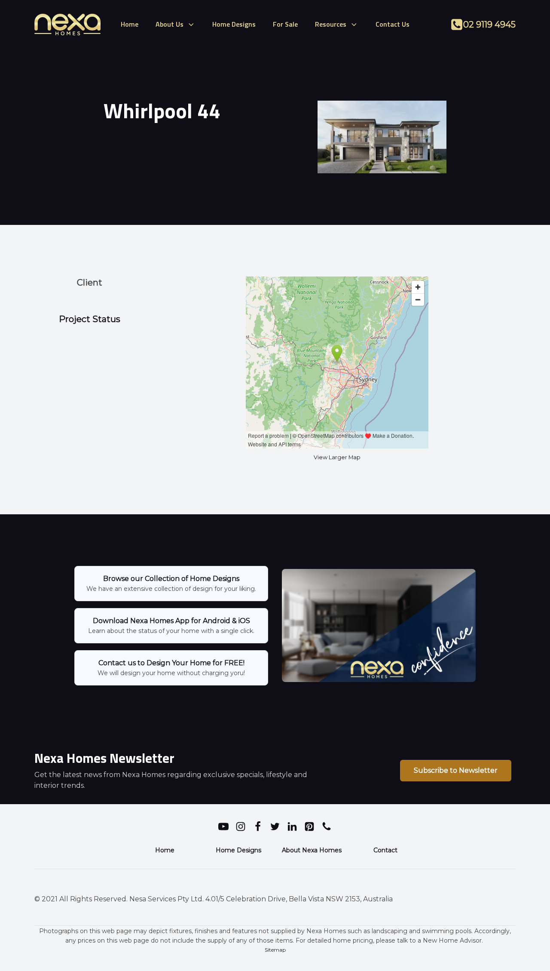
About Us (169, 24)
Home (129, 24)
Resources (330, 24)
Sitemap (275, 949)
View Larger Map (337, 457)
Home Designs (234, 24)
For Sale (285, 24)
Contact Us (392, 24)
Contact (385, 850)
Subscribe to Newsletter (456, 770)
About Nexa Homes (312, 850)
